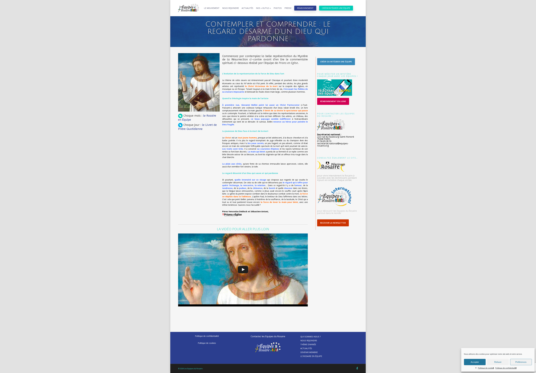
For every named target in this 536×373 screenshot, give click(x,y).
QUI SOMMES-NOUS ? (310, 336)
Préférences (521, 362)
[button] (336, 61)
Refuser (498, 362)
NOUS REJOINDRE (308, 340)
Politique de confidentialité (506, 368)
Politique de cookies (486, 368)
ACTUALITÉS (306, 348)
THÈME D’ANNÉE (308, 344)
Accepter (475, 362)
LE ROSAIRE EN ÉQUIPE (311, 356)
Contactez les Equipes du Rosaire (268, 336)
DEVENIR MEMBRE (309, 352)
